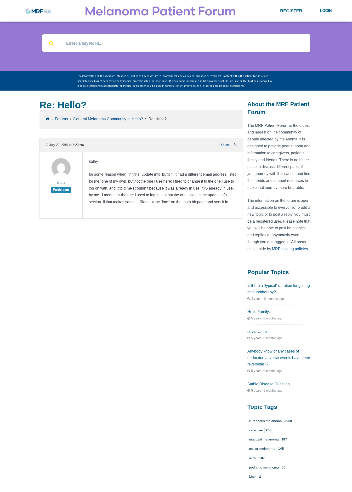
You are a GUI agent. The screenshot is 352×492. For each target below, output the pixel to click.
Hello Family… (260, 312)
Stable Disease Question (268, 384)
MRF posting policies (290, 249)
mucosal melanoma (268, 439)
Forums (61, 119)
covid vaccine (259, 332)
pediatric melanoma (267, 467)
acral (257, 458)
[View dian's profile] (61, 176)
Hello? (137, 119)
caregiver (260, 430)
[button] (291, 11)
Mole (255, 477)
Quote (225, 145)
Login (326, 11)
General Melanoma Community (99, 119)
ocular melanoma (266, 449)
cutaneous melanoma (270, 421)
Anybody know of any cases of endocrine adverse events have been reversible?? (278, 357)
